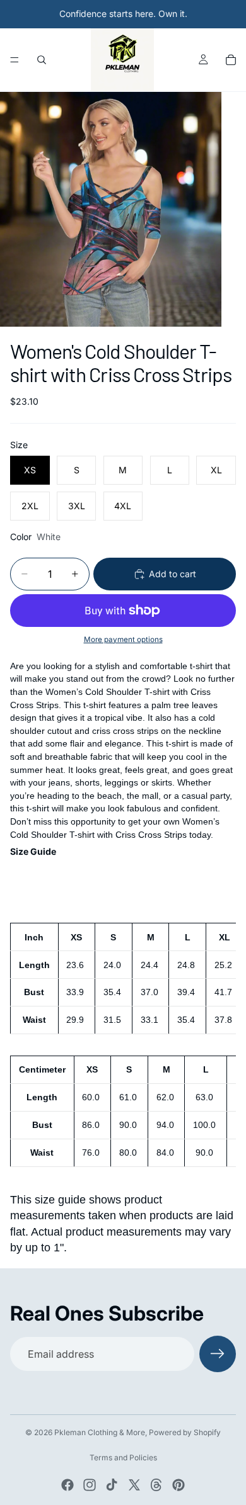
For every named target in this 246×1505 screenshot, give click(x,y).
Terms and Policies (123, 1457)
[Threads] (156, 1484)
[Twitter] (134, 1484)
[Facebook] (67, 1484)
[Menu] (14, 59)
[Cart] (231, 60)
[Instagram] (89, 1484)
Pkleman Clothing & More (99, 1432)
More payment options (123, 639)
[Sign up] (217, 1354)
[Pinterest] (178, 1484)
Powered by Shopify (185, 1432)
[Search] (42, 60)
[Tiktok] (111, 1484)
